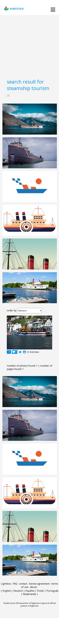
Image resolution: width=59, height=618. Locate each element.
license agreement (39, 583)
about (33, 587)
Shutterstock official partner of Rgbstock (21, 603)
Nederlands (29, 594)
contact (23, 583)
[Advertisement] (29, 46)
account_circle (24, 352)
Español (29, 590)
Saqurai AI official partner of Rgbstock (38, 604)
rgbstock (17, 9)
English (7, 590)
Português (52, 590)
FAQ (15, 583)
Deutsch (18, 590)
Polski (40, 590)
